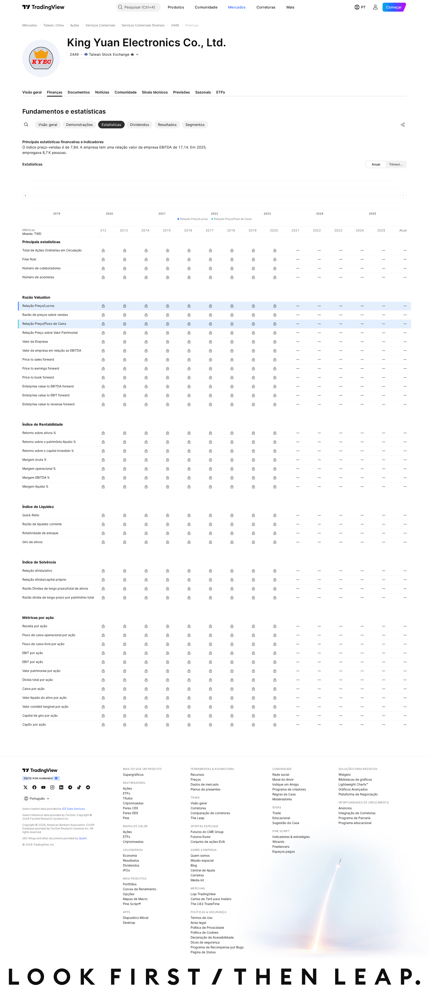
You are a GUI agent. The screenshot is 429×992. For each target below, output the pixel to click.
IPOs (126, 870)
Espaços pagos (283, 851)
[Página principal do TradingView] (43, 7)
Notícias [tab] (102, 92)
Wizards (278, 841)
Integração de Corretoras (357, 813)
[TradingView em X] (25, 787)
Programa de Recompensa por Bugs (217, 947)
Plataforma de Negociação (358, 794)
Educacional (281, 818)
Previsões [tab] (181, 92)
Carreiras (197, 875)
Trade (276, 813)
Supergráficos (133, 774)
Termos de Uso (201, 918)
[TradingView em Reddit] (88, 787)
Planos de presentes (205, 789)
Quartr (83, 838)
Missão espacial (202, 860)
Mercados (237, 7)
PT (363, 7)
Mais (290, 7)
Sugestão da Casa (285, 823)
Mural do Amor (283, 779)
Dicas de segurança (205, 942)
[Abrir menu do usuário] (375, 7)
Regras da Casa (284, 794)
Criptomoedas (133, 803)
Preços (196, 779)
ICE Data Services (73, 808)
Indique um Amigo (285, 784)
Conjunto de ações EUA (208, 841)
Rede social (280, 774)
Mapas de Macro (135, 899)
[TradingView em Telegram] (70, 787)
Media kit (197, 880)
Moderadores (282, 799)
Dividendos (131, 865)
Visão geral (199, 803)
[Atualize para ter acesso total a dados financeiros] (103, 250)
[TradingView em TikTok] (79, 787)
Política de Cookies (204, 932)
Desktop (129, 922)
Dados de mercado (205, 784)
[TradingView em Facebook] (34, 787)
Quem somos (200, 855)
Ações (127, 788)
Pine (126, 818)
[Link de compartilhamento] (403, 124)
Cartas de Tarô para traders (211, 899)
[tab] (48, 124)
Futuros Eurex (201, 837)
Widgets (345, 774)
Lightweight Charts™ (353, 784)
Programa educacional (355, 823)
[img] (132, 54)
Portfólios (130, 884)
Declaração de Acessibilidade (212, 937)
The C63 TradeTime (205, 904)
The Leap (197, 818)
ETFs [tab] (220, 92)
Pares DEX (130, 813)
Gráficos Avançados (353, 789)
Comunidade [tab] (126, 92)
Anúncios (345, 808)
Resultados (131, 860)
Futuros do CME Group (207, 832)
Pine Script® (132, 904)
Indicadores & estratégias (291, 837)
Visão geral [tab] (32, 92)
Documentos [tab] (79, 92)
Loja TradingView (203, 894)
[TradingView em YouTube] (43, 787)
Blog (194, 865)
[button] (187, 7)
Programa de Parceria (354, 818)
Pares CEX (130, 808)
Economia (130, 855)
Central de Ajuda (203, 870)
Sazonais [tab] (203, 92)
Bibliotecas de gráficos (355, 779)
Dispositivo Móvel (135, 918)
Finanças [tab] (54, 92)
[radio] (376, 164)
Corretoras (266, 7)
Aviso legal (198, 922)
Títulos (127, 798)
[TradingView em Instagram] (52, 787)
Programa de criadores (289, 789)
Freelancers (280, 846)
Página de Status (203, 952)
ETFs (126, 793)
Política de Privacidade (207, 927)
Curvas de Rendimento (139, 889)
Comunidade (206, 7)
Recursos (197, 774)
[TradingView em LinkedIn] (61, 787)
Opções (128, 894)
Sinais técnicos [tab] (155, 92)
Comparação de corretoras (210, 813)
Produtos (176, 7)
